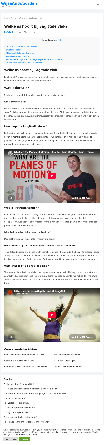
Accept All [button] (24, 439)
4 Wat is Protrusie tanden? (17, 56)
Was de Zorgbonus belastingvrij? (19, 407)
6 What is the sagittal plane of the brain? (24, 62)
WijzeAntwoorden (19, 3)
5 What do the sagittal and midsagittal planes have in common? (34, 59)
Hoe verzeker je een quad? (16, 402)
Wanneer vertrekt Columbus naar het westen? (26, 366)
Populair (14, 18)
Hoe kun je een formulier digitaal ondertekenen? (27, 421)
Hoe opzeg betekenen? (15, 398)
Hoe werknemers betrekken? (67, 354)
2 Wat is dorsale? (13, 49)
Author (18, 32)
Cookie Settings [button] (10, 439)
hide (60, 40)
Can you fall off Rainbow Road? (68, 366)
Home (6, 18)
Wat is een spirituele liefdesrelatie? (20, 417)
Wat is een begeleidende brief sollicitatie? (24, 354)
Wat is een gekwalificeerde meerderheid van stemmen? (30, 388)
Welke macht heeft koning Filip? (19, 384)
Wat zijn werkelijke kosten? (16, 412)
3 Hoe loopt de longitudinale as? (20, 53)
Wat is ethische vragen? (65, 360)
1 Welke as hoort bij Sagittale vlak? (21, 46)
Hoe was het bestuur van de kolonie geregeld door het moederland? (36, 393)
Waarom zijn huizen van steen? (19, 360)
